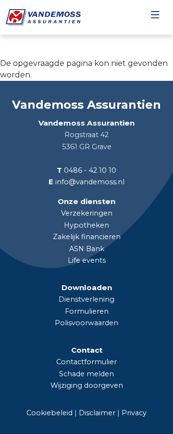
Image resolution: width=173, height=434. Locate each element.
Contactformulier (86, 361)
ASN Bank (86, 248)
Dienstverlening (86, 299)
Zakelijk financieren (87, 236)
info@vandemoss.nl (89, 182)
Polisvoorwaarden (86, 323)
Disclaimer (97, 412)
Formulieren (87, 311)
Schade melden (86, 374)
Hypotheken (86, 225)
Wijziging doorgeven (86, 385)
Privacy (134, 412)
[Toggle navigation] (155, 17)
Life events (87, 260)
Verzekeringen (86, 213)
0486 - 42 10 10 (90, 170)
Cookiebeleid (49, 412)
